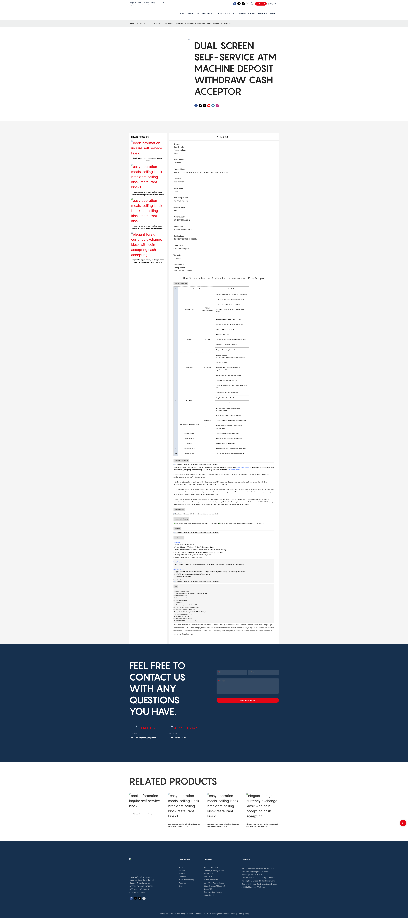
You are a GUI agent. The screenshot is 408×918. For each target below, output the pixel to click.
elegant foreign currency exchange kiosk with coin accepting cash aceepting (148, 261)
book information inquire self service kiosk (147, 159)
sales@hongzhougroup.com (257, 872)
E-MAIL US (134, 733)
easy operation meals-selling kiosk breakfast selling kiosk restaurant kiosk (148, 227)
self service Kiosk (233, 470)
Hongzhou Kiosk (135, 23)
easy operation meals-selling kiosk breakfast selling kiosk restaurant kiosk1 (148, 193)
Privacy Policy (244, 914)
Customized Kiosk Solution (163, 23)
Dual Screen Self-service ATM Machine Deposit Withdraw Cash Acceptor (203, 23)
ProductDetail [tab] (222, 137)
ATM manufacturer (243, 467)
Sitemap (234, 914)
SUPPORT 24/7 (173, 733)
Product (147, 23)
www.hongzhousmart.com (219, 914)
